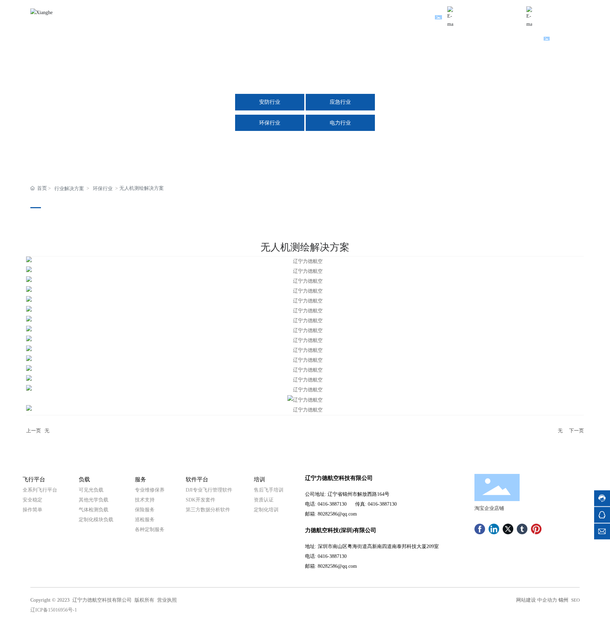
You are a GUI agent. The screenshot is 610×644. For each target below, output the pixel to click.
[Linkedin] (494, 529)
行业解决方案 (69, 188)
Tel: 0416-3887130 (561, 10)
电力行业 (340, 123)
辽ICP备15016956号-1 (53, 610)
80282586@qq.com (337, 514)
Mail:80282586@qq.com (487, 10)
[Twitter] (508, 529)
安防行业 (269, 102)
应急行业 (340, 102)
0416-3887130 (332, 504)
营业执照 (167, 600)
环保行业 (269, 123)
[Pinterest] (536, 529)
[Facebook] (479, 529)
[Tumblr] (522, 529)
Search (560, 39)
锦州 (563, 600)
